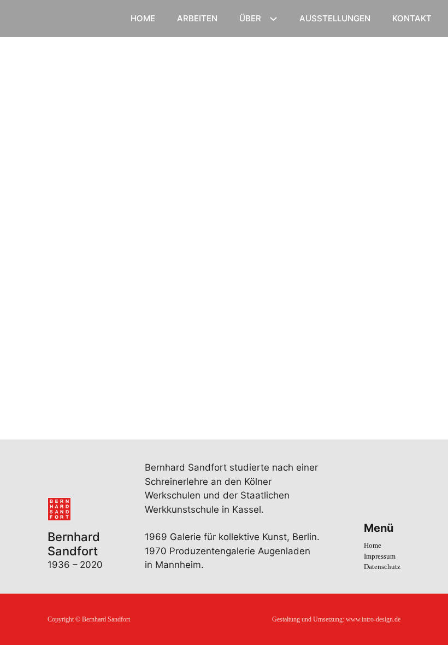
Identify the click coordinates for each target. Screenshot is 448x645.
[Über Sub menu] (275, 19)
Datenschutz (382, 566)
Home (143, 18)
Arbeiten (197, 18)
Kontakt (412, 18)
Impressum (380, 556)
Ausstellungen (334, 18)
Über (250, 18)
